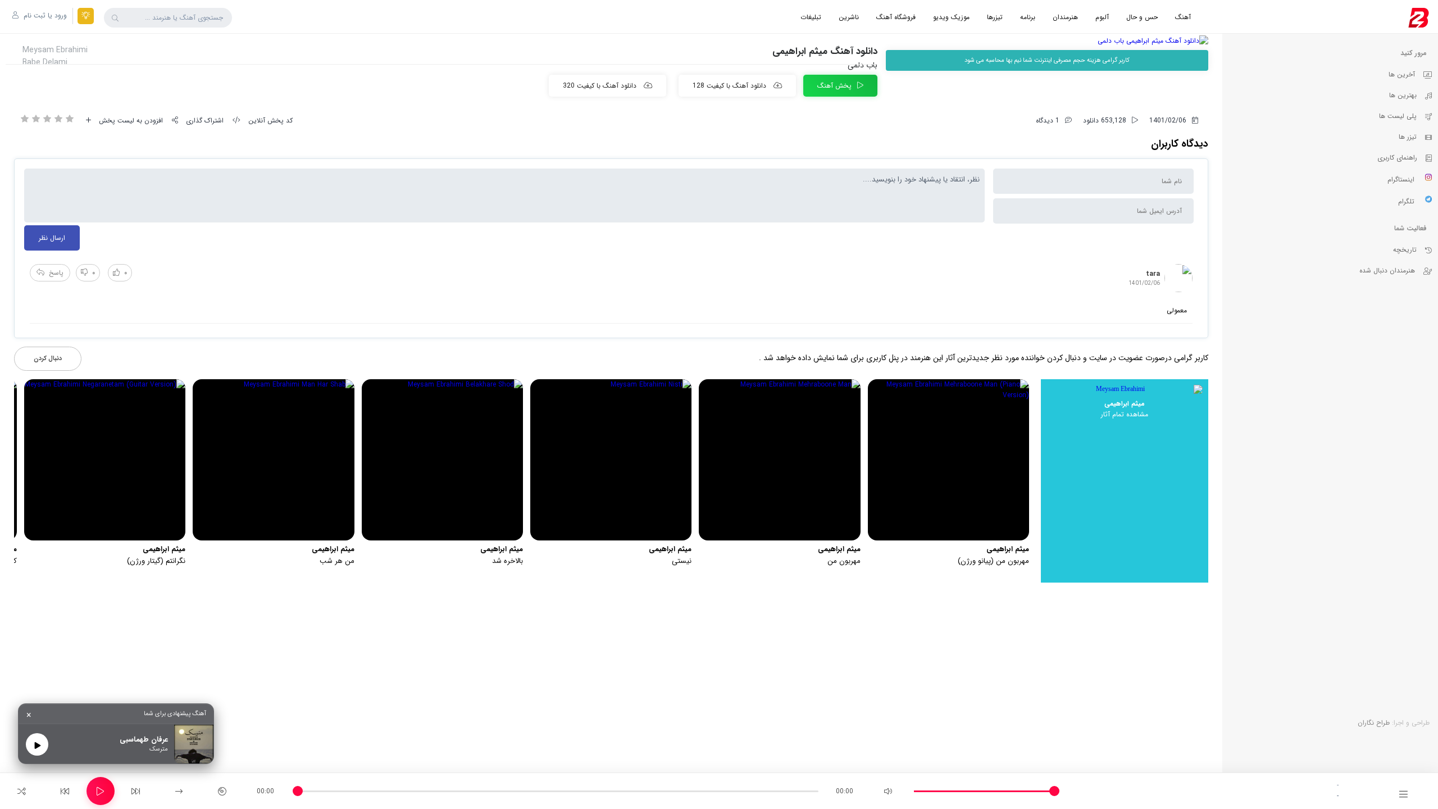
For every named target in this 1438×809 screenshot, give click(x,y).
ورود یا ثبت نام (44, 15)
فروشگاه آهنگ (896, 17)
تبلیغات (810, 17)
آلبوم (1102, 17)
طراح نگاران (1374, 722)
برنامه (1027, 17)
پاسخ (56, 272)
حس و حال (1142, 17)
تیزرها (995, 17)
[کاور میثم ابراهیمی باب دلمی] (1047, 40)
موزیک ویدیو (951, 17)
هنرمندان (1065, 17)
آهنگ (1183, 17)
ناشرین (849, 17)
